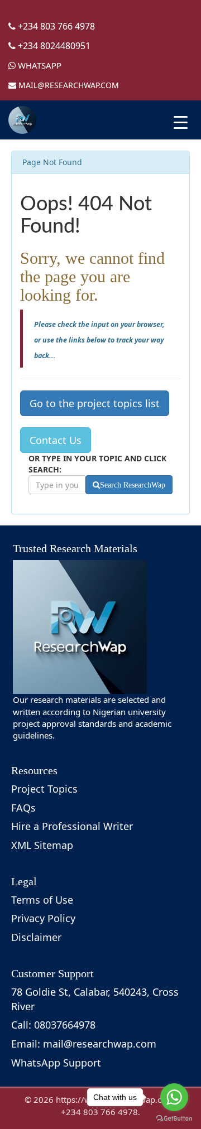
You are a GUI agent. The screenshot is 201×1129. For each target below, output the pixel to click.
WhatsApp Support (56, 1062)
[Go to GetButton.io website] (174, 1118)
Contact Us (56, 440)
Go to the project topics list (95, 403)
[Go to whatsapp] (174, 1097)
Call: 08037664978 (53, 1024)
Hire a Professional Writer (72, 826)
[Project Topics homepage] (22, 119)
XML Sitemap (42, 845)
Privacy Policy (43, 918)
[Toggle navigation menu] (180, 122)
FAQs (23, 807)
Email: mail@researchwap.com (83, 1043)
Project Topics (44, 788)
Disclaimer (36, 937)
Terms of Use (42, 899)
